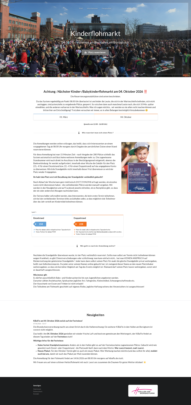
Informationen (92, 8)
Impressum (37, 389)
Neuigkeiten (106, 8)
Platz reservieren (97, 52)
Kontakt (36, 394)
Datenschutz (37, 391)
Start (81, 8)
